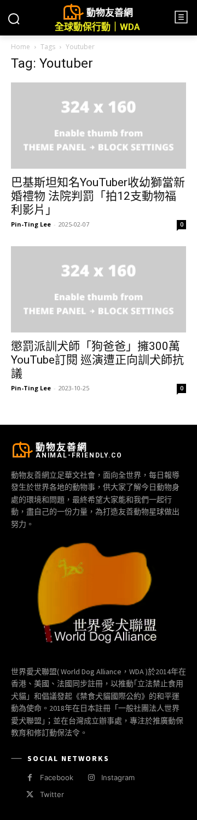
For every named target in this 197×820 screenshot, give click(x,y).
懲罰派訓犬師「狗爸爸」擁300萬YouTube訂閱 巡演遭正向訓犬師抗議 (97, 360)
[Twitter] (30, 794)
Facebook (56, 777)
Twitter (52, 794)
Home (20, 46)
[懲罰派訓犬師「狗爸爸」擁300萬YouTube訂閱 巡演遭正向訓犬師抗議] (98, 289)
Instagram (118, 777)
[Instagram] (91, 778)
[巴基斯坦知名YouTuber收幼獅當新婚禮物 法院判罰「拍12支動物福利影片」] (98, 125)
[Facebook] (30, 778)
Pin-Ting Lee (31, 224)
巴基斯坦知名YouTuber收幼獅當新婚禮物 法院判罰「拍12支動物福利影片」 (98, 196)
